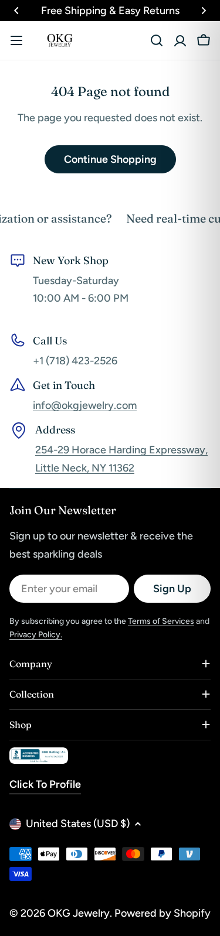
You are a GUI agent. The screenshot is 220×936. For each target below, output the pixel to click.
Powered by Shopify (162, 913)
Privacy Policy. (35, 635)
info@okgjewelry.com (85, 405)
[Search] (157, 40)
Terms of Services (161, 621)
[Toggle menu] (16, 40)
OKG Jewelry (79, 913)
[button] (16, 11)
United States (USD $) (78, 823)
